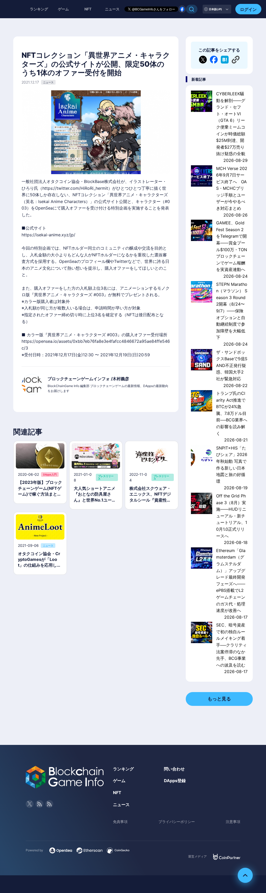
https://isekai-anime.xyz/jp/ (48, 234)
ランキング (39, 9)
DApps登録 (175, 780)
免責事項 (120, 821)
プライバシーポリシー (176, 821)
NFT (87, 9)
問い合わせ (174, 768)
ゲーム (63, 9)
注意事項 (233, 821)
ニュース (121, 804)
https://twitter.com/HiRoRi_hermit (75, 188)
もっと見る (219, 698)
